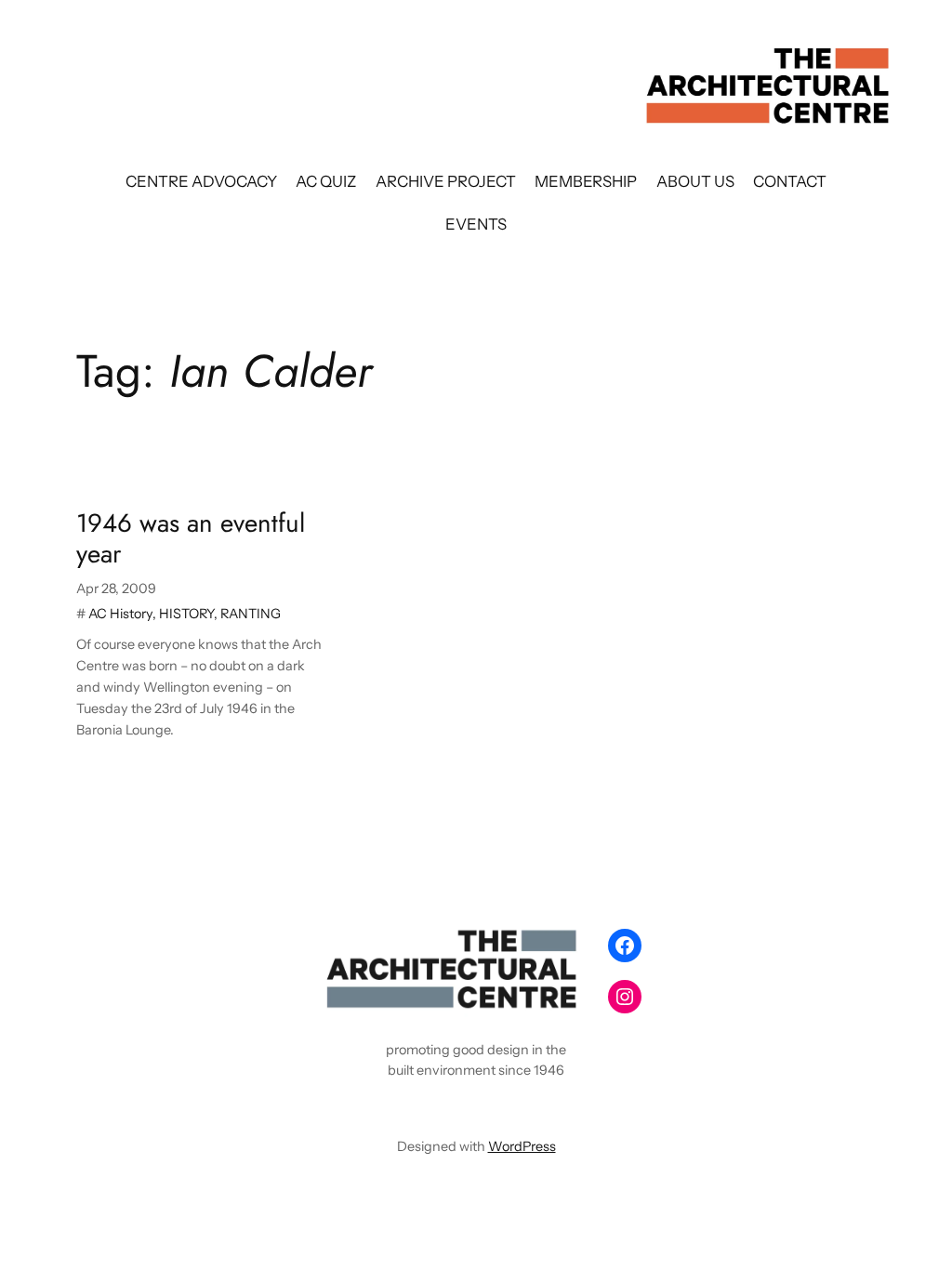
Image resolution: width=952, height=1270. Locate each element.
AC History (120, 613)
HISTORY (186, 613)
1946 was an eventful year (190, 538)
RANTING (250, 613)
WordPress (522, 1146)
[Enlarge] (565, 944)
